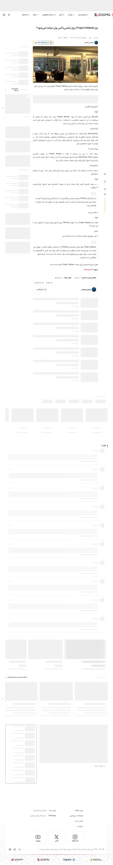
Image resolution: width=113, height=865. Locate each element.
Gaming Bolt (89, 269)
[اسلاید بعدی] (2, 108)
